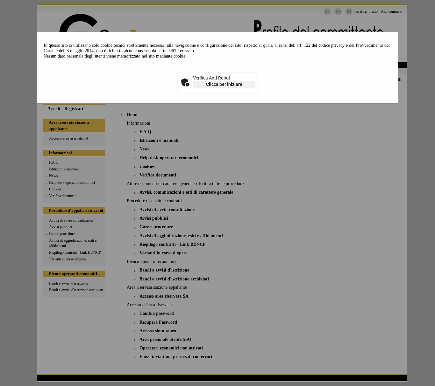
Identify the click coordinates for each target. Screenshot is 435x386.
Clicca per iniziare (224, 84)
